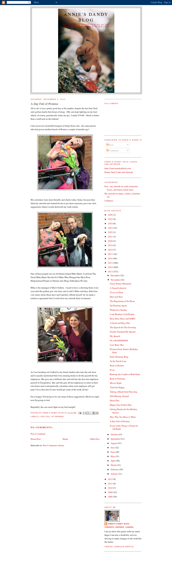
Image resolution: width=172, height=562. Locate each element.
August (114, 443)
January (114, 473)
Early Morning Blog (119, 356)
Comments (114, 150)
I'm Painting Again (118, 305)
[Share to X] (90, 413)
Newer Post (36, 438)
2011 (110, 483)
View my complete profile (119, 547)
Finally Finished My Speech (123, 331)
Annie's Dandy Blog (86, 17)
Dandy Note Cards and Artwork (118, 172)
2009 (110, 492)
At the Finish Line (118, 361)
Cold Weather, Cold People (122, 314)
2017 (110, 254)
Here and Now (116, 296)
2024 (110, 223)
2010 (110, 487)
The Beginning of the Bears (122, 301)
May (113, 456)
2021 (110, 236)
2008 (110, 496)
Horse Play (115, 400)
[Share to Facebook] (94, 413)
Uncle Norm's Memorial (120, 283)
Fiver (112, 369)
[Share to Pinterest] (97, 413)
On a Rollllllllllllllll (119, 340)
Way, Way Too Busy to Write (123, 416)
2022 (110, 232)
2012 (110, 479)
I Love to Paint (116, 292)
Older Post (94, 438)
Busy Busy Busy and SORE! (123, 318)
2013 (110, 271)
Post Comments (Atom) (53, 445)
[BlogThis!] (87, 413)
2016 (110, 258)
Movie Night (116, 382)
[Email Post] (80, 413)
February (115, 469)
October (114, 434)
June (113, 451)
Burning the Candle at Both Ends (125, 374)
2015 (110, 262)
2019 (110, 245)
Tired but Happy (117, 387)
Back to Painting (117, 378)
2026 (110, 214)
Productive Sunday (118, 309)
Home (65, 438)
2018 (110, 249)
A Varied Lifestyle (118, 287)
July (113, 447)
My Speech (115, 336)
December (115, 275)
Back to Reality (117, 365)
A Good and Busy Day (120, 322)
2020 (110, 240)
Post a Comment (38, 433)
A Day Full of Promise (51, 416)
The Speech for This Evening (123, 327)
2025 (110, 219)
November (116, 279)
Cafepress (108, 200)
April (113, 460)
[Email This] (84, 413)
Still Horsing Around (119, 396)
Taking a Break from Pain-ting (123, 391)
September (116, 438)
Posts (111, 144)
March (114, 465)
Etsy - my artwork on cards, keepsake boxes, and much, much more (121, 188)
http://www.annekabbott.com (117, 168)
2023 (110, 227)
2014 (110, 267)
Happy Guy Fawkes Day (121, 404)
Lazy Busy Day (117, 344)
